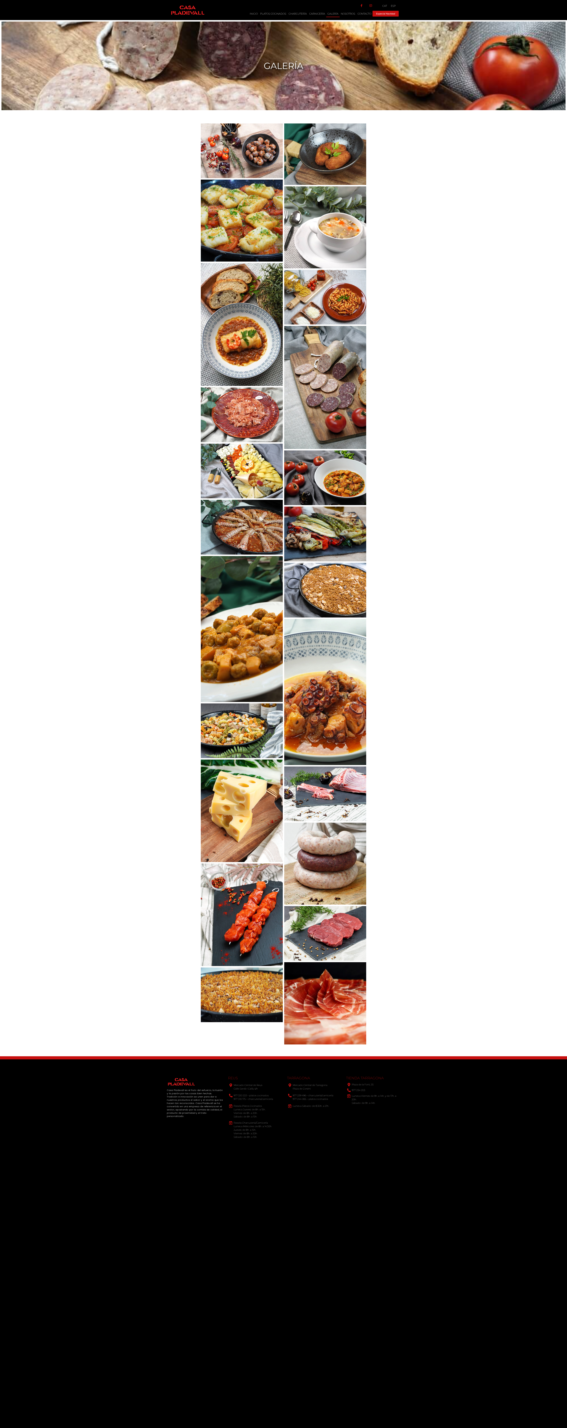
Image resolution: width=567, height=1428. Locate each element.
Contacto (364, 13)
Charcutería (298, 13)
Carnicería (317, 13)
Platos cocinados (273, 13)
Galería (332, 13)
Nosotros (348, 13)
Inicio (254, 13)
